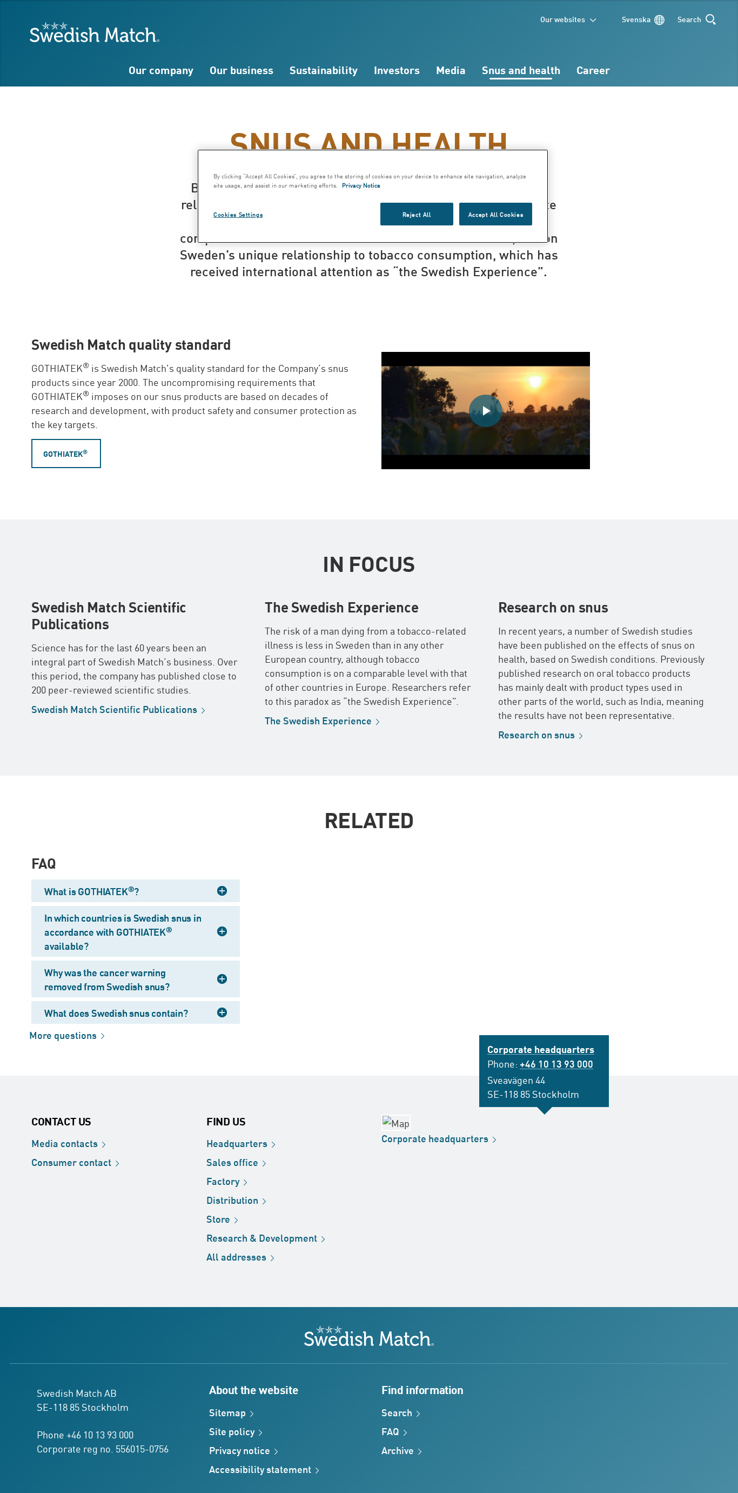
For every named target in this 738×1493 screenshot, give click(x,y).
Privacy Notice (361, 184)
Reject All (416, 213)
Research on (536, 734)
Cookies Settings (238, 213)
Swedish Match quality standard (131, 344)
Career (593, 69)
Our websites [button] (562, 19)
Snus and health (521, 69)
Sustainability (324, 69)
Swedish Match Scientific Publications (108, 615)
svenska (636, 19)
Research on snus (553, 606)
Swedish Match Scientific (114, 709)
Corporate (434, 1138)
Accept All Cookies (495, 213)
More (63, 1035)
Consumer (71, 1162)
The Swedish (318, 720)
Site (231, 1431)
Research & (261, 1237)
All (236, 1256)
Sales (232, 1162)
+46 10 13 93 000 (556, 1063)
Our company (161, 69)
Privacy (239, 1450)
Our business (241, 69)
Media (451, 69)
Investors (397, 69)
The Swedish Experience (342, 606)
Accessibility (260, 1469)
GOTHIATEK (65, 452)
